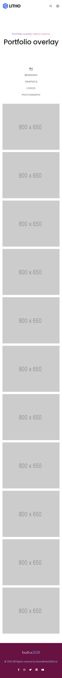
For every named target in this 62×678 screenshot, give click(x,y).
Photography (31, 95)
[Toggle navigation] (58, 6)
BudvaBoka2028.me (47, 661)
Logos (31, 88)
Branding (31, 75)
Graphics (31, 81)
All (31, 68)
